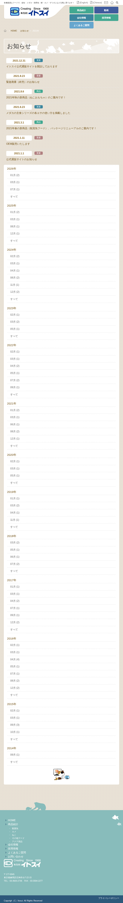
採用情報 (106, 17)
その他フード (18, 838)
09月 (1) (14, 387)
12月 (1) (14, 233)
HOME (14, 31)
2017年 (11, 580)
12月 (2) (14, 292)
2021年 (11, 403)
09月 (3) (14, 724)
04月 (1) (14, 270)
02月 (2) (14, 256)
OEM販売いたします (18, 143)
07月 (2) (14, 380)
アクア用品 (17, 841)
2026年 (11, 168)
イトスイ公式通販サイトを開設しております (31, 66)
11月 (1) (14, 284)
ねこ (14, 835)
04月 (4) (14, 659)
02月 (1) (14, 314)
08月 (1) (14, 226)
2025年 (11, 205)
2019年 (11, 492)
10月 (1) (14, 732)
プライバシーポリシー (108, 898)
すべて (14, 196)
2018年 (11, 536)
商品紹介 (81, 10)
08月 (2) (14, 277)
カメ (14, 831)
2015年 (11, 704)
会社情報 (81, 17)
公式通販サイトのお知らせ (21, 159)
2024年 (11, 249)
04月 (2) (14, 366)
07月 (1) (14, 189)
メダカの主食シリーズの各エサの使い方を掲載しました (38, 113)
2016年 (11, 638)
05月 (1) (14, 329)
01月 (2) (14, 175)
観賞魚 (15, 828)
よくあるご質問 (81, 25)
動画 (106, 10)
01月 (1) (14, 498)
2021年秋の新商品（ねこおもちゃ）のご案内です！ (36, 97)
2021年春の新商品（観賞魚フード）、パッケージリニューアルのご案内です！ (51, 128)
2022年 (11, 345)
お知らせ (24, 31)
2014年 (11, 748)
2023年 (11, 308)
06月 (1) (14, 424)
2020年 (11, 454)
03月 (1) (14, 182)
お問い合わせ (15, 856)
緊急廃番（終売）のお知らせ (23, 82)
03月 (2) (14, 321)
